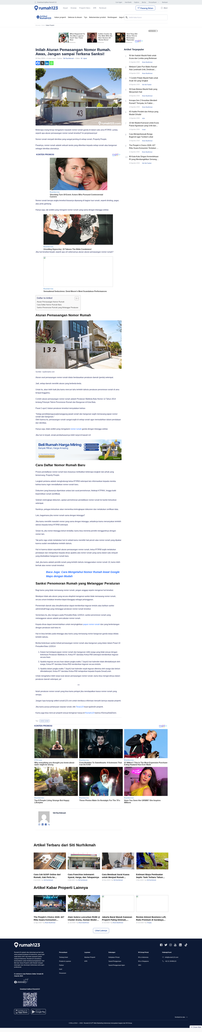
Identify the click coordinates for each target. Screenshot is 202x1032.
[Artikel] (43, 17)
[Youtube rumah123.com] (175, 944)
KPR (85, 961)
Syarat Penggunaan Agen (116, 965)
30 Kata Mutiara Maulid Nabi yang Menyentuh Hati (143, 90)
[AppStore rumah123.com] (21, 1011)
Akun (166, 8)
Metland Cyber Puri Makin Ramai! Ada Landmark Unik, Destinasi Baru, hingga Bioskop (143, 68)
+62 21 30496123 (170, 961)
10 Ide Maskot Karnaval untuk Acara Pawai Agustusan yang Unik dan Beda (144, 124)
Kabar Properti (50, 25)
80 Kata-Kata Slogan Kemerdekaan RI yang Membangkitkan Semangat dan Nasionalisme (144, 158)
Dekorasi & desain (75, 17)
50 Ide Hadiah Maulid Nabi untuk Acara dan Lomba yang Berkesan (143, 56)
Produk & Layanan (65, 961)
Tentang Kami (63, 957)
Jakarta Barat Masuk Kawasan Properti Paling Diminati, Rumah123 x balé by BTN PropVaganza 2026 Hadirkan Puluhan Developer (117, 918)
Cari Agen (119, 2)
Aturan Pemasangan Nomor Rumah (50, 302)
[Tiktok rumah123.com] (186, 945)
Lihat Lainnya (101, 931)
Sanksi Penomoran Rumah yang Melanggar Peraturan (57, 307)
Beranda (38, 25)
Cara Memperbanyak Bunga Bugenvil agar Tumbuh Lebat (141, 135)
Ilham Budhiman (147, 62)
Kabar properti (60, 17)
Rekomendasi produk (97, 17)
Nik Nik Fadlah (147, 84)
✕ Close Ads (196, 1027)
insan (144, 129)
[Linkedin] (47, 63)
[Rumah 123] (46, 8)
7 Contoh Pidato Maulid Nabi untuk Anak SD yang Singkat (143, 79)
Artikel (43, 25)
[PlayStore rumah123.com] (38, 1012)
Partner (61, 965)
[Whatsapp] (51, 63)
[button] (75, 298)
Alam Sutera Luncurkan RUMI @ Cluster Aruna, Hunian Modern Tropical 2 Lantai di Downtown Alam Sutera (84, 918)
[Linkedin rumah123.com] (180, 945)
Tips (85, 17)
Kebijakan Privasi (114, 957)
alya (143, 118)
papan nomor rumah (91, 624)
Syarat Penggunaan (114, 961)
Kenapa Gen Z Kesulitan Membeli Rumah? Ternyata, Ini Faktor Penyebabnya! (143, 102)
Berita (144, 2)
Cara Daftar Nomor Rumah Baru (49, 305)
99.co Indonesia (143, 957)
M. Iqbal (84, 58)
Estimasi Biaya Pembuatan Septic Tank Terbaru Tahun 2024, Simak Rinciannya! (149, 876)
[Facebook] (38, 63)
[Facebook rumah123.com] (161, 944)
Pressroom (62, 973)
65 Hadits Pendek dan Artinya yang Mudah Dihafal (143, 113)
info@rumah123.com (171, 957)
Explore (136, 2)
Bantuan (165, 2)
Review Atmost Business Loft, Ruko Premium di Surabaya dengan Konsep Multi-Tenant (151, 918)
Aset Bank (128, 2)
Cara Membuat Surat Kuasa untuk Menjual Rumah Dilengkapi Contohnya (115, 876)
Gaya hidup (123, 17)
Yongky (149, 922)
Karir (60, 969)
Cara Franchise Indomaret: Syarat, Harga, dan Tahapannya (83, 875)
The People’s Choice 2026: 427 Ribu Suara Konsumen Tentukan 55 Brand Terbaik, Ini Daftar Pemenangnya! (144, 147)
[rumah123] (27, 945)
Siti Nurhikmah (68, 58)
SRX (139, 965)
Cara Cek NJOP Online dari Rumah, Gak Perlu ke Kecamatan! (47, 876)
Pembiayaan (112, 17)
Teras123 (80, 707)
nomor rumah (75, 429)
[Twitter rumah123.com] (165, 944)
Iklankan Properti (89, 957)
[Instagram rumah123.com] (170, 944)
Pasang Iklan (146, 8)
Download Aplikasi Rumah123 (46, 2)
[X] (42, 63)
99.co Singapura (143, 961)
